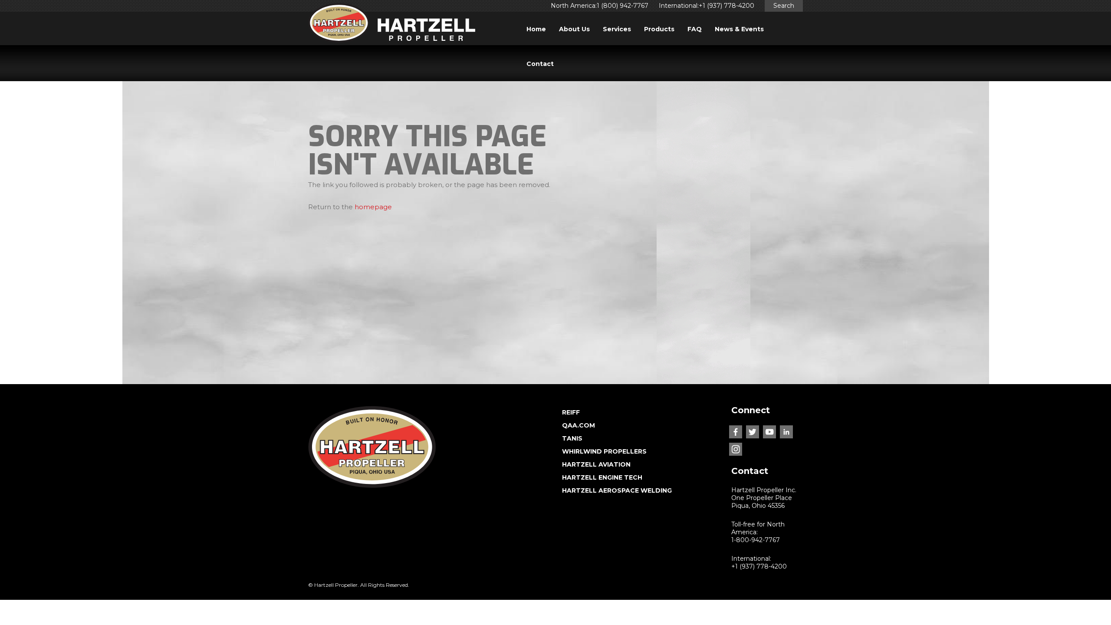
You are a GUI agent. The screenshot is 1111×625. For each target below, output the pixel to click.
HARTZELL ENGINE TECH (602, 477)
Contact (540, 64)
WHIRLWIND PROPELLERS (604, 451)
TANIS (572, 438)
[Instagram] (735, 449)
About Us (574, 29)
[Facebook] (735, 431)
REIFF (571, 412)
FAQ (694, 29)
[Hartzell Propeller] (391, 25)
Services (617, 29)
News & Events (739, 29)
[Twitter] (752, 431)
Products (659, 29)
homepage (373, 207)
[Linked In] (786, 431)
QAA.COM (578, 425)
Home (536, 29)
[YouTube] (769, 431)
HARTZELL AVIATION (596, 464)
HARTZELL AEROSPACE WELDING (617, 490)
